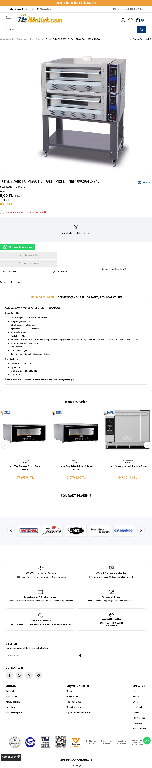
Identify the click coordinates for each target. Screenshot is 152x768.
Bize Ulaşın (11, 707)
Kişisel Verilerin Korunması (78, 712)
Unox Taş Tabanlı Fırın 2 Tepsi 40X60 (76, 468)
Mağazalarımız (46, 9)
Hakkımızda (11, 696)
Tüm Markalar (139, 728)
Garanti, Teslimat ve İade (104, 297)
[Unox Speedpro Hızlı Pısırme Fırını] (127, 433)
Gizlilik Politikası (73, 696)
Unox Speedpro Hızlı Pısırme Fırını (128, 466)
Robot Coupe (139, 718)
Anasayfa (10, 691)
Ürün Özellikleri (43, 297)
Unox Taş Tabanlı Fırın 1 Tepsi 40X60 (24, 468)
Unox (135, 702)
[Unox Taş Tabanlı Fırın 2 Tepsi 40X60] (76, 433)
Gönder (80, 655)
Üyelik (69, 691)
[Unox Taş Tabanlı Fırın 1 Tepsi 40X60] (24, 433)
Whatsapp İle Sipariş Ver (20, 247)
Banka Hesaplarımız (15, 712)
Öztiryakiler (138, 707)
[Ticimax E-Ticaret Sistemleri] (76, 765)
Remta (136, 696)
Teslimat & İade (73, 702)
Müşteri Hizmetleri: (129, 9)
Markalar (9, 9)
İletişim (32, 9)
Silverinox (137, 723)
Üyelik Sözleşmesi (75, 707)
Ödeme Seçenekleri (71, 297)
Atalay (136, 712)
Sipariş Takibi (21, 9)
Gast (135, 691)
